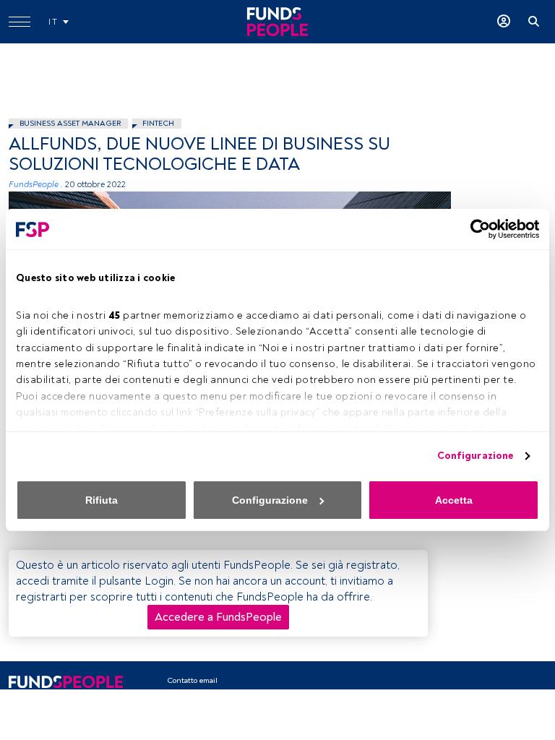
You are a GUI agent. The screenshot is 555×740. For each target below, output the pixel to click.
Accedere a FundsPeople (218, 617)
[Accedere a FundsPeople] (503, 21)
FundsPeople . (36, 184)
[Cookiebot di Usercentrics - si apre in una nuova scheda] (476, 229)
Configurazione (475, 455)
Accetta (454, 500)
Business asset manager (70, 123)
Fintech (158, 123)
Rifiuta (101, 500)
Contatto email (192, 680)
